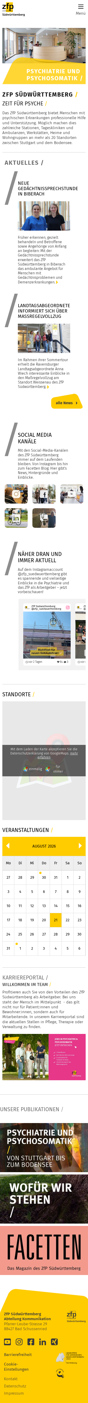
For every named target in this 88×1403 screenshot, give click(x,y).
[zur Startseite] (13, 9)
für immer (58, 769)
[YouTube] (7, 1341)
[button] (44, 878)
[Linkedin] (42, 1341)
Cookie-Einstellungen (11, 1367)
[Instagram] (19, 1341)
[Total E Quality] (63, 1373)
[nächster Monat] (80, 846)
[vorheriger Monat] (7, 846)
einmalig (35, 769)
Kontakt (11, 1378)
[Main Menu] (81, 6)
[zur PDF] (44, 1147)
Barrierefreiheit (11, 1354)
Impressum (14, 1393)
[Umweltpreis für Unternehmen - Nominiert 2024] (70, 1358)
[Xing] (54, 1341)
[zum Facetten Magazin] (44, 1250)
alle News (64, 403)
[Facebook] (30, 1341)
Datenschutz (15, 1386)
